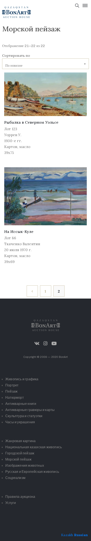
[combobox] (45, 63)
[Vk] (37, 343)
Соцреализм (15, 478)
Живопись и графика (22, 379)
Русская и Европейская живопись (32, 471)
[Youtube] (54, 343)
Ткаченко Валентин (22, 244)
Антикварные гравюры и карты (30, 410)
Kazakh (67, 535)
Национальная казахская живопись (33, 447)
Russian (81, 535)
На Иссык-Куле (18, 231)
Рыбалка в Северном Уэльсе (31, 122)
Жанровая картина (20, 441)
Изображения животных (24, 465)
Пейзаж (11, 391)
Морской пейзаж (18, 459)
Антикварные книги (20, 403)
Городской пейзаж (19, 453)
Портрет (11, 385)
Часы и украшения (20, 422)
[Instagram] (45, 343)
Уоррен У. (12, 135)
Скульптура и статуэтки (23, 416)
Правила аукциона (20, 496)
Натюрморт (14, 397)
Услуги (10, 503)
